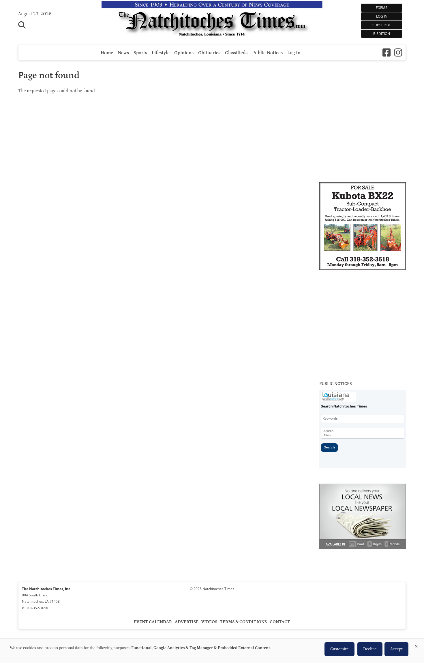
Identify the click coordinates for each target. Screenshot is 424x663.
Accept (396, 649)
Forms (381, 7)
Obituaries (209, 52)
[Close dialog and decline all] (416, 645)
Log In (381, 16)
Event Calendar (153, 621)
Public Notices (267, 52)
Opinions (184, 52)
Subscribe (381, 24)
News (123, 52)
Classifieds (236, 52)
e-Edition (381, 33)
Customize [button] (339, 649)
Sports (140, 52)
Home (107, 52)
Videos (209, 621)
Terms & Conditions (243, 621)
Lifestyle (161, 52)
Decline (370, 649)
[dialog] (212, 651)
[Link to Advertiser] (362, 227)
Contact (280, 621)
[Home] (212, 20)
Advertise (186, 621)
